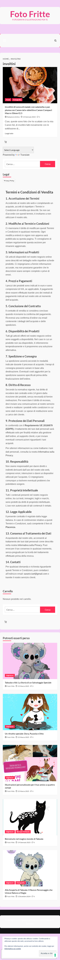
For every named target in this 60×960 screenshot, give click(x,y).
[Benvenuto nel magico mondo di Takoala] (30, 817)
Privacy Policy (9, 181)
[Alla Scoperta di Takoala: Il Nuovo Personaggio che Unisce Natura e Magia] (30, 868)
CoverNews (43, 920)
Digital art (10, 675)
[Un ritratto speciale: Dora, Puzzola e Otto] (30, 712)
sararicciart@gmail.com (35, 574)
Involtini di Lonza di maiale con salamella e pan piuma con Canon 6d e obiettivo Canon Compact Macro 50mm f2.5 (28, 110)
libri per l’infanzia (23, 832)
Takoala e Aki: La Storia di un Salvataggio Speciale (28, 682)
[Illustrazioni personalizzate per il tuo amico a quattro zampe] (30, 763)
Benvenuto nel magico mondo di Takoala (24, 839)
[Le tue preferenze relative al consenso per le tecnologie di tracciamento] (55, 955)
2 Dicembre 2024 (24, 896)
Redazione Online (13, 117)
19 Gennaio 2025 (24, 842)
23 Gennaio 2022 (29, 117)
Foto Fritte (30, 14)
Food (8, 100)
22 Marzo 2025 (23, 737)
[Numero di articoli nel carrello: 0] (5, 142)
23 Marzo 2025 (23, 686)
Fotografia (17, 100)
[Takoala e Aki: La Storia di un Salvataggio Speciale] (30, 661)
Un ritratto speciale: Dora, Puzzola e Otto (24, 733)
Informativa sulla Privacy (30, 545)
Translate (25, 155)
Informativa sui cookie (12, 949)
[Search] (55, 40)
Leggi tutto (9, 134)
